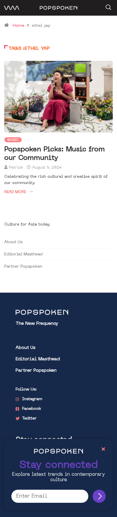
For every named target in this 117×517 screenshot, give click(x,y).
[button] (108, 5)
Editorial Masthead (23, 254)
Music (13, 140)
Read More (15, 192)
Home (18, 26)
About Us (13, 242)
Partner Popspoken (23, 266)
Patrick (16, 167)
